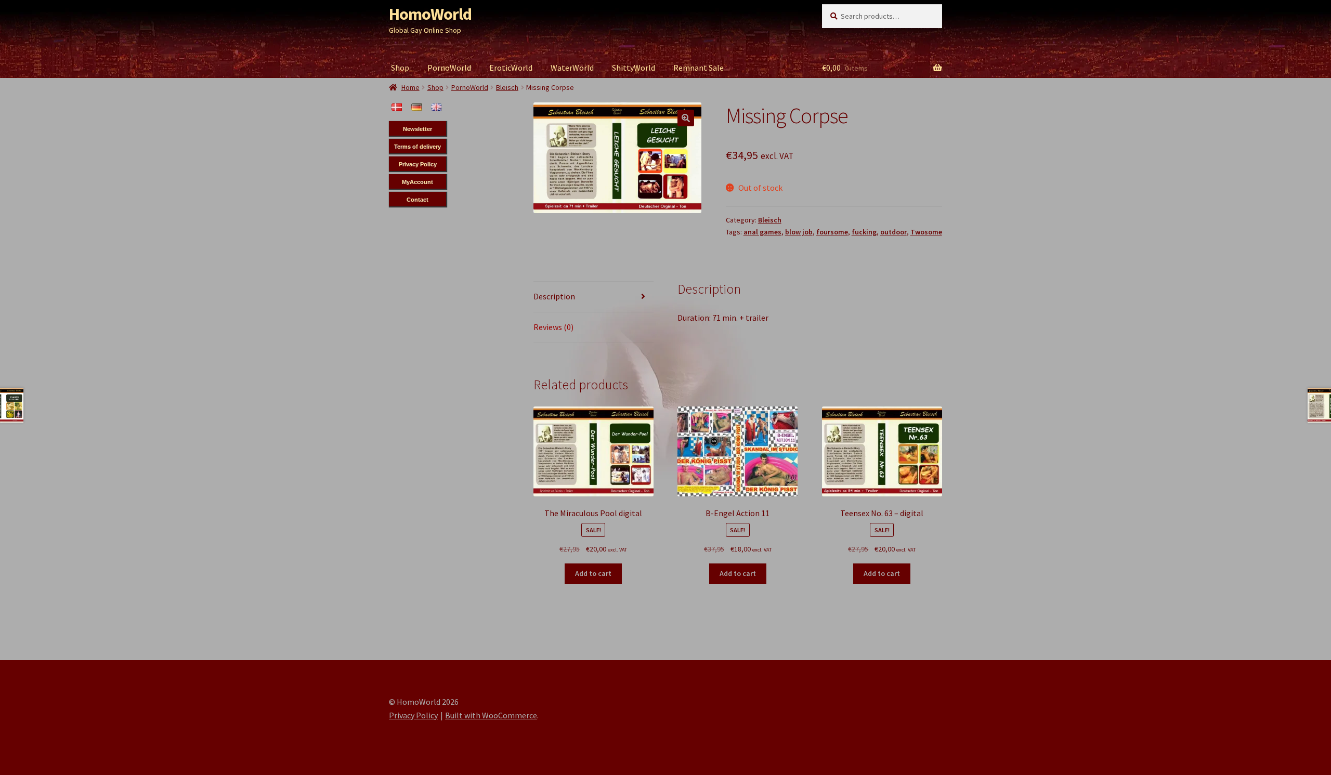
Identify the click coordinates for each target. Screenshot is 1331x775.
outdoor (893, 232)
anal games (762, 232)
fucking (864, 232)
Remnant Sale (698, 67)
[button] (685, 118)
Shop (400, 67)
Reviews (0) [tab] (553, 327)
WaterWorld (572, 67)
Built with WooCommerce (491, 715)
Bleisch (769, 220)
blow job (799, 232)
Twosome (926, 232)
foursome (832, 232)
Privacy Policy (413, 715)
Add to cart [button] (593, 573)
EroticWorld (510, 67)
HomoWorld (430, 14)
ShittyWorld (633, 67)
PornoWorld (449, 67)
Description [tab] (554, 296)
